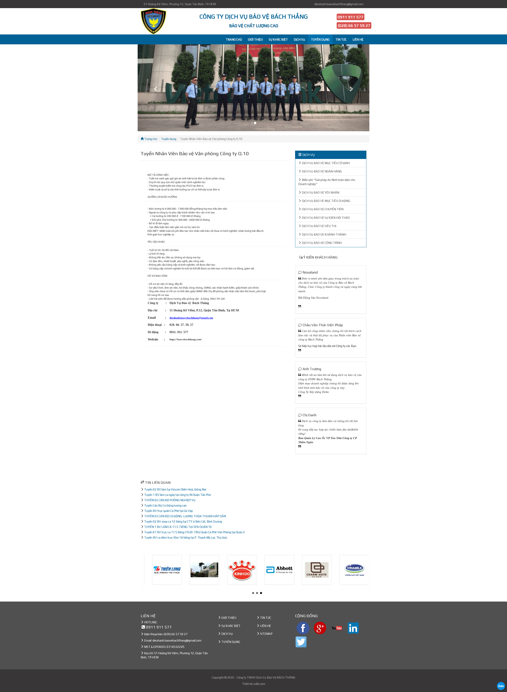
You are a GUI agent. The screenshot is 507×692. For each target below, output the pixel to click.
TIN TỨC (341, 39)
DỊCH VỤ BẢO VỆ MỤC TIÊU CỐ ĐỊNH (325, 163)
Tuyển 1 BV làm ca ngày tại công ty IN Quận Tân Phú (177, 494)
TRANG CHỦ (234, 39)
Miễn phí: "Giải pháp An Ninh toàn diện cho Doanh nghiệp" (326, 182)
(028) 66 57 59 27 (354, 25)
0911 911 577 (350, 17)
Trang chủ (150, 139)
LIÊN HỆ (358, 39)
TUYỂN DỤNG (320, 39)
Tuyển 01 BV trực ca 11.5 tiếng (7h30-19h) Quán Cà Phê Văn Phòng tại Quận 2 (194, 532)
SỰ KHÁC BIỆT (278, 39)
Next (365, 572)
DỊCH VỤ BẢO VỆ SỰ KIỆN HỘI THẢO (325, 217)
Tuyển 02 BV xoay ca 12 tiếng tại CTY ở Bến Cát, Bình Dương (183, 521)
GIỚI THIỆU (255, 39)
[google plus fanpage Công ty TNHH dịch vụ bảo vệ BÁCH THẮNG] (320, 627)
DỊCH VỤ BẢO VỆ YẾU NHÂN (320, 192)
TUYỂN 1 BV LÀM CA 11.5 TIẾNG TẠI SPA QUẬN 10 (178, 527)
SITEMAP (266, 633)
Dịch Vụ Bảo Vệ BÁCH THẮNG (275, 677)
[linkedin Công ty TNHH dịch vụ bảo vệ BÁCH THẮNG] (353, 627)
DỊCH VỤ (299, 39)
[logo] (157, 21)
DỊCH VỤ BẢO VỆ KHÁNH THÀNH (323, 234)
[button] (155, 87)
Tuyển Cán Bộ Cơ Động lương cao (165, 505)
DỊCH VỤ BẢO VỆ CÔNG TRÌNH (321, 242)
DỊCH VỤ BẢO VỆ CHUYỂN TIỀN (322, 209)
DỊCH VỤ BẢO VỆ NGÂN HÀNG (321, 171)
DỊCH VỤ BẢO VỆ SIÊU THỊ (318, 226)
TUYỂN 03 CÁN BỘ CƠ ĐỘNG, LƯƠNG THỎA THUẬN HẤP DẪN (185, 516)
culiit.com (259, 683)
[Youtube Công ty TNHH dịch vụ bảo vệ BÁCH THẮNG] (337, 627)
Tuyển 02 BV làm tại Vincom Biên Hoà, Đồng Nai (175, 489)
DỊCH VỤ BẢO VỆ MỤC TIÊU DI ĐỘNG (325, 200)
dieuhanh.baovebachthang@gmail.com (338, 4)
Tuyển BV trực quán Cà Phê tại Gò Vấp (168, 510)
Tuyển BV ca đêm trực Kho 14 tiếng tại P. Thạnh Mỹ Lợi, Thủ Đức (185, 537)
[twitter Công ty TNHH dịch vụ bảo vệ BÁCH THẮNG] (301, 641)
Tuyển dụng (168, 139)
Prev (149, 572)
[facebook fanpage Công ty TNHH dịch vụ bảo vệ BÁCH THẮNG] (303, 627)
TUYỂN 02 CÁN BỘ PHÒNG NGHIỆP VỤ (169, 500)
